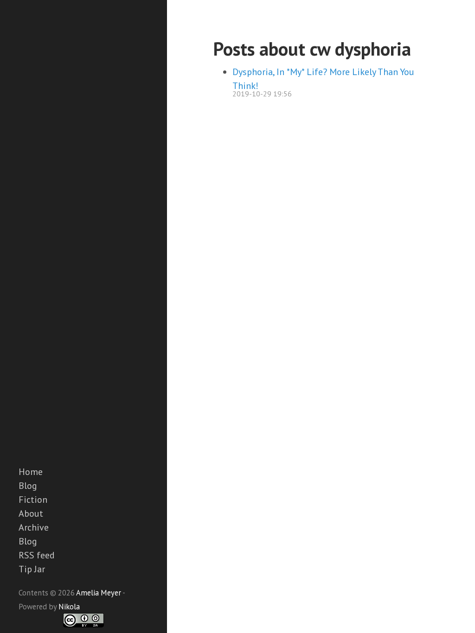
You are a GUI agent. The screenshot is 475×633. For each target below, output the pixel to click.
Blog (28, 486)
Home (31, 472)
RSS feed (37, 555)
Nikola (69, 606)
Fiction (33, 500)
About (31, 513)
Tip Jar (32, 569)
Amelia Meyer (98, 593)
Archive (34, 527)
